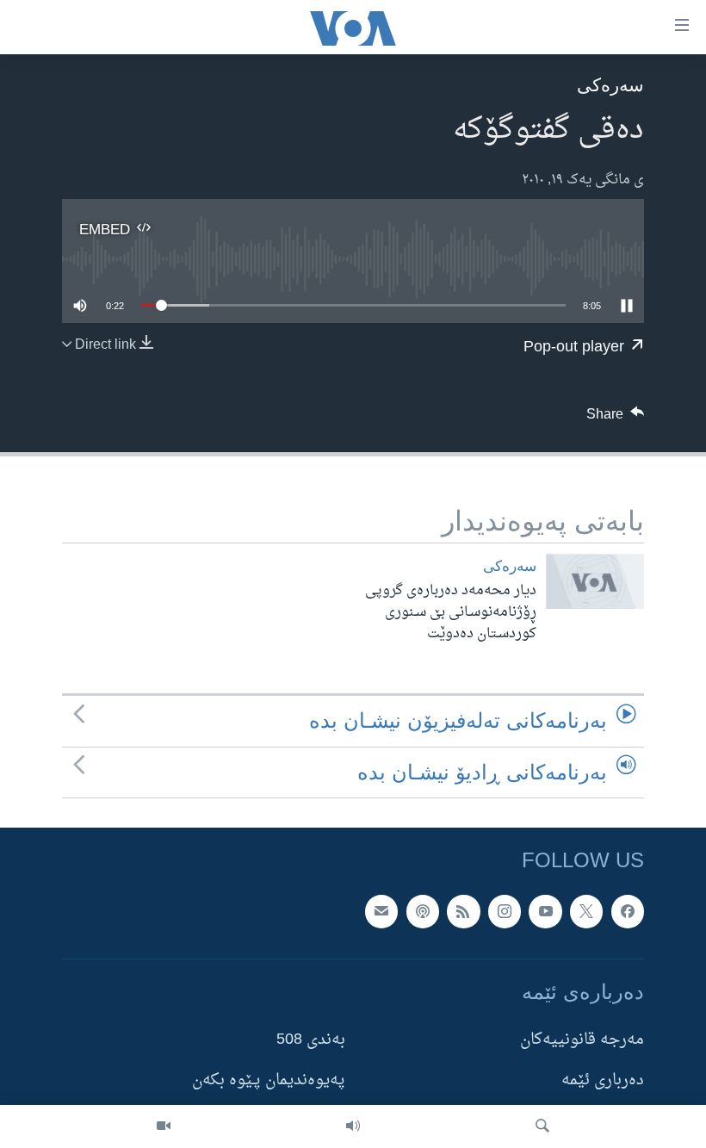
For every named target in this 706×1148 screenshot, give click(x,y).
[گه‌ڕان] (542, 1126)
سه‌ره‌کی (610, 85)
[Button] (615, 418)
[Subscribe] (381, 911)
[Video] (163, 1126)
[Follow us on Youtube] (545, 911)
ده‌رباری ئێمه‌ (602, 1080)
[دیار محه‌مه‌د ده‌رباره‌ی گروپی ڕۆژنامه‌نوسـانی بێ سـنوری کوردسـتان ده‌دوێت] (595, 581)
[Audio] (353, 1126)
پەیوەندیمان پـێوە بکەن (268, 1080)
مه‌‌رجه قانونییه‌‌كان (582, 1040)
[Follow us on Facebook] (627, 911)
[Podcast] (422, 911)
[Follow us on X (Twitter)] (586, 911)
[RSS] (463, 911)
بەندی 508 (310, 1040)
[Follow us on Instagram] (504, 911)
